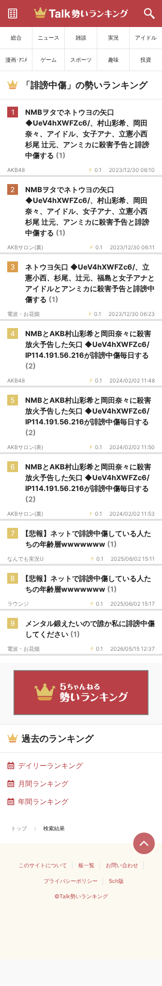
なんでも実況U (25, 559)
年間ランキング (43, 801)
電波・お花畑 (23, 314)
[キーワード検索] (149, 13)
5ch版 (116, 881)
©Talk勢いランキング (81, 896)
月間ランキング (43, 783)
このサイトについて (42, 865)
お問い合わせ (122, 865)
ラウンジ (18, 604)
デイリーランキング (50, 765)
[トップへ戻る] (144, 843)
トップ (19, 828)
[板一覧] (12, 13)
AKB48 (16, 170)
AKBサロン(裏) (25, 247)
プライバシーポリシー (71, 881)
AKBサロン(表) (25, 447)
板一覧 (86, 865)
